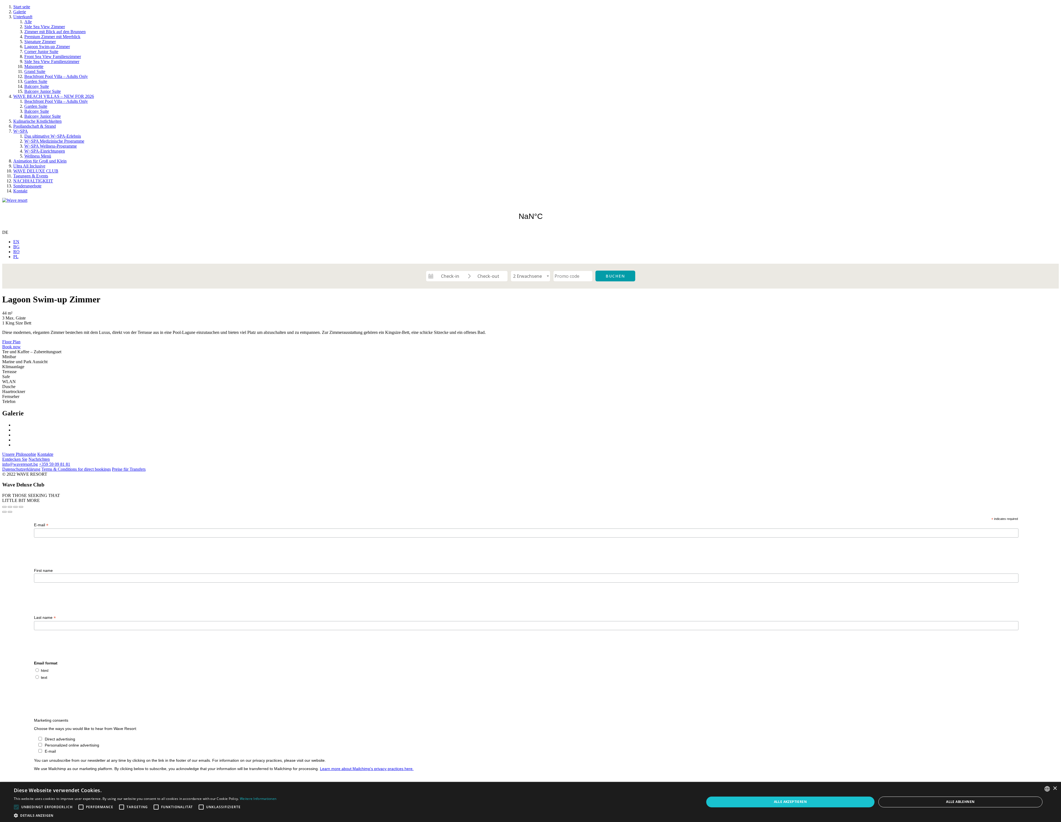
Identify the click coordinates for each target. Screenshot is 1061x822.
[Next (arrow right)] (10, 512)
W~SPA (20, 131)
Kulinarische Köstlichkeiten (37, 121)
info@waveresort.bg (20, 464)
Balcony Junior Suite (42, 91)
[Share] (10, 507)
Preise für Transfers (129, 469)
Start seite (21, 6)
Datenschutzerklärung (21, 469)
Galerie (19, 11)
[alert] (530, 802)
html (44, 670)
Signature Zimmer (40, 41)
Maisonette (33, 66)
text (44, 677)
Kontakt (20, 191)
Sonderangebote (27, 186)
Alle (28, 21)
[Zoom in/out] (21, 507)
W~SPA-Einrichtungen (44, 151)
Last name (45, 617)
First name (43, 570)
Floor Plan (11, 341)
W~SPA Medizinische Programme (54, 141)
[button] (145, 815)
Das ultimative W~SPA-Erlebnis (52, 136)
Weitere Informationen (258, 798)
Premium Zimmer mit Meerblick (52, 36)
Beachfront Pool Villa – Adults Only (56, 76)
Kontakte (45, 454)
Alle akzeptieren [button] (790, 801)
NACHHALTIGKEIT (33, 181)
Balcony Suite (36, 86)
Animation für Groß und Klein (40, 161)
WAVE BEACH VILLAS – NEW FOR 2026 (53, 96)
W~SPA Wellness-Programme (50, 146)
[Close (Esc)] (4, 507)
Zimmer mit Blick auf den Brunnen (55, 31)
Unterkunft (22, 16)
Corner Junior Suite (41, 51)
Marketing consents (51, 720)
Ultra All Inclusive (29, 166)
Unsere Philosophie (19, 454)
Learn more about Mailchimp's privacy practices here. (367, 768)
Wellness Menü (37, 156)
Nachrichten (39, 459)
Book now (11, 346)
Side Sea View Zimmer (44, 26)
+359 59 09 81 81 (54, 464)
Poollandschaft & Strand (34, 126)
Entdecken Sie (14, 459)
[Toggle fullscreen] (15, 507)
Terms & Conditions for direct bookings (76, 469)
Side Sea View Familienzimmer (51, 61)
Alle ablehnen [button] (960, 801)
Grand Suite (34, 71)
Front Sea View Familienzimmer (52, 56)
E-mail (41, 525)
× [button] (1055, 788)
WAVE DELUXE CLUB (35, 171)
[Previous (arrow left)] (4, 512)
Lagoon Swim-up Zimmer (47, 46)
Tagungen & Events (30, 176)
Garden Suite (35, 81)
